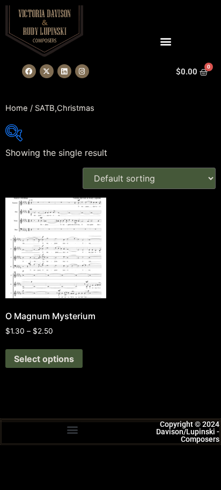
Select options (44, 358)
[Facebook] (29, 71)
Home (16, 108)
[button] (72, 429)
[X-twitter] (47, 71)
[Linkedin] (64, 71)
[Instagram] (82, 71)
